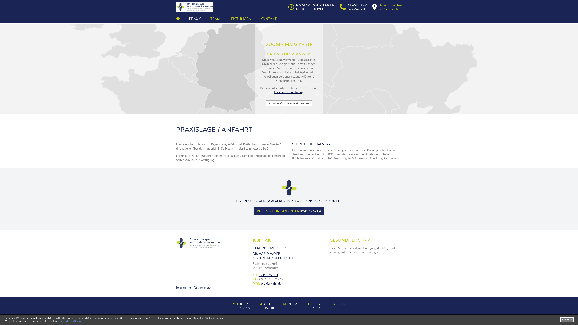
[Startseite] (178, 18)
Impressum (183, 287)
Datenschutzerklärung (70, 321)
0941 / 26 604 (268, 275)
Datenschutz (202, 287)
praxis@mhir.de (271, 283)
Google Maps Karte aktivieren (289, 103)
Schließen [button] (567, 320)
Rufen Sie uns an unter (289, 211)
